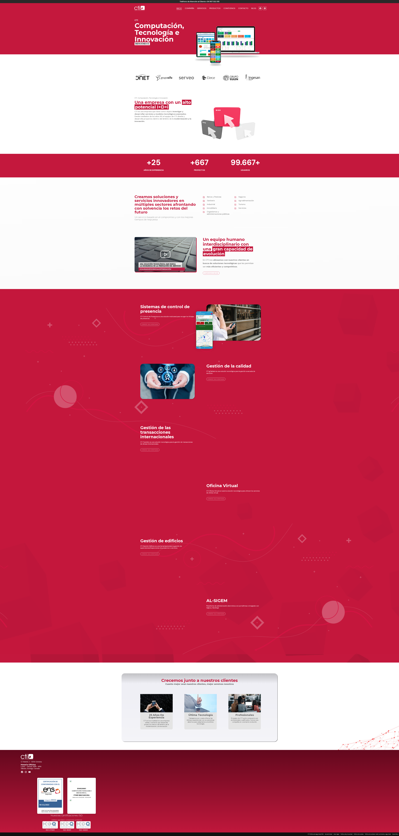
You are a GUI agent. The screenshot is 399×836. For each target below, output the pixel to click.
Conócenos (229, 8)
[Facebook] (260, 8)
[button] (165, 254)
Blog (253, 8)
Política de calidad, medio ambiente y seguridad (378, 834)
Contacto (243, 8)
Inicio (179, 8)
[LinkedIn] (265, 8)
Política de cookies (359, 834)
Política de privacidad (346, 834)
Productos (214, 8)
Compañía (189, 8)
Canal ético (395, 834)
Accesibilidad (328, 834)
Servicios (201, 8)
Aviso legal (336, 834)
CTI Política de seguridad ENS (315, 834)
